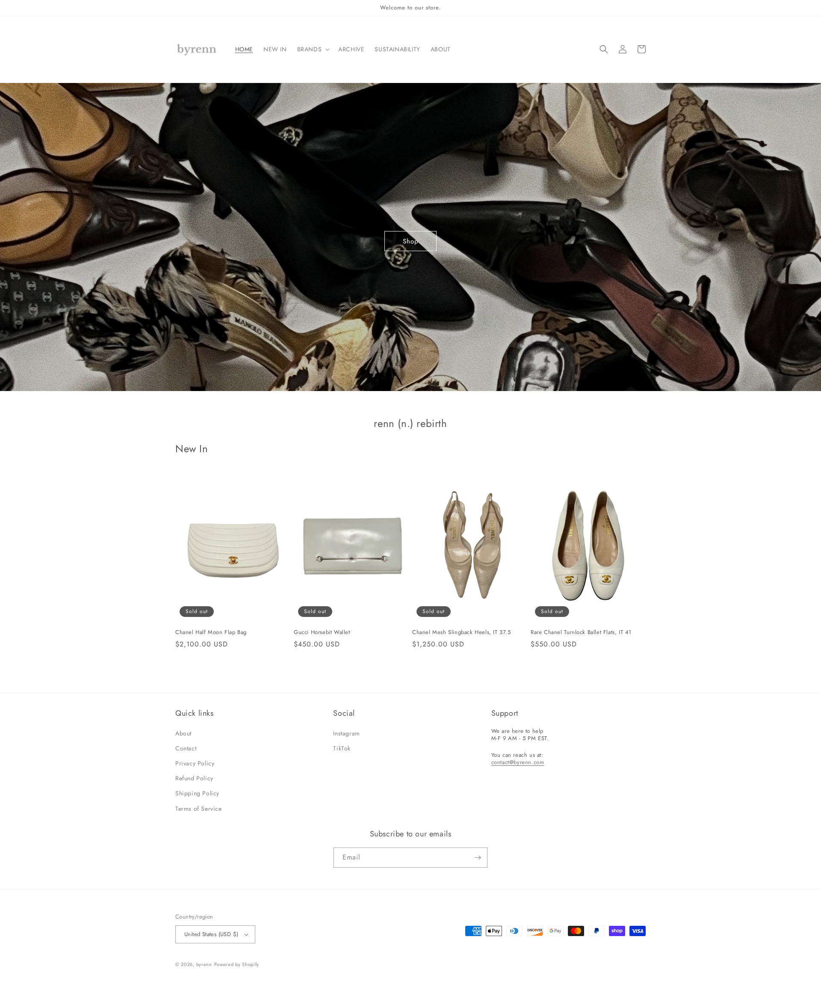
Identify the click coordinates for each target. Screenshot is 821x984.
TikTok (342, 748)
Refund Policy (194, 778)
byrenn (204, 964)
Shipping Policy (197, 793)
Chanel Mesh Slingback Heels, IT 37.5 (461, 632)
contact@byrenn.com (517, 762)
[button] (313, 49)
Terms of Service (198, 808)
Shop (411, 241)
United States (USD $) (211, 934)
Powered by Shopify (237, 964)
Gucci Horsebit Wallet (322, 632)
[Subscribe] (477, 858)
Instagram (346, 733)
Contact (185, 748)
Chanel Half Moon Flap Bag (211, 632)
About (183, 733)
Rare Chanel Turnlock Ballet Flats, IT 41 (581, 632)
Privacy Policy (194, 763)
